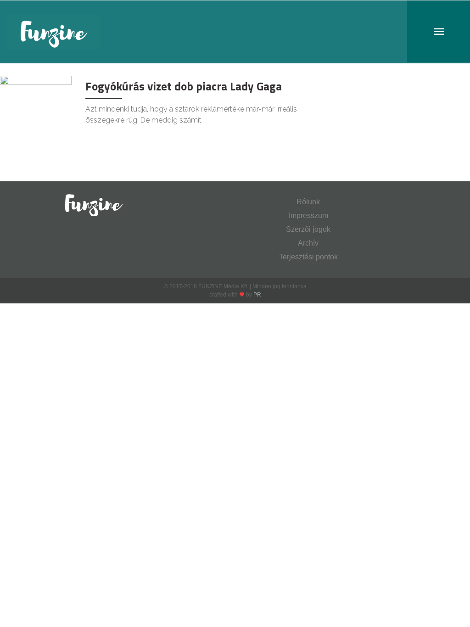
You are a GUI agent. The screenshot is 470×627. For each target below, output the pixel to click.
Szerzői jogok (308, 229)
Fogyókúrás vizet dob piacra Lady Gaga (183, 86)
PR (257, 294)
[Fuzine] (235, 31)
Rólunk (308, 202)
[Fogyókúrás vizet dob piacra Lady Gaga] (36, 99)
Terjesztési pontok (308, 257)
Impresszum (308, 215)
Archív (308, 243)
